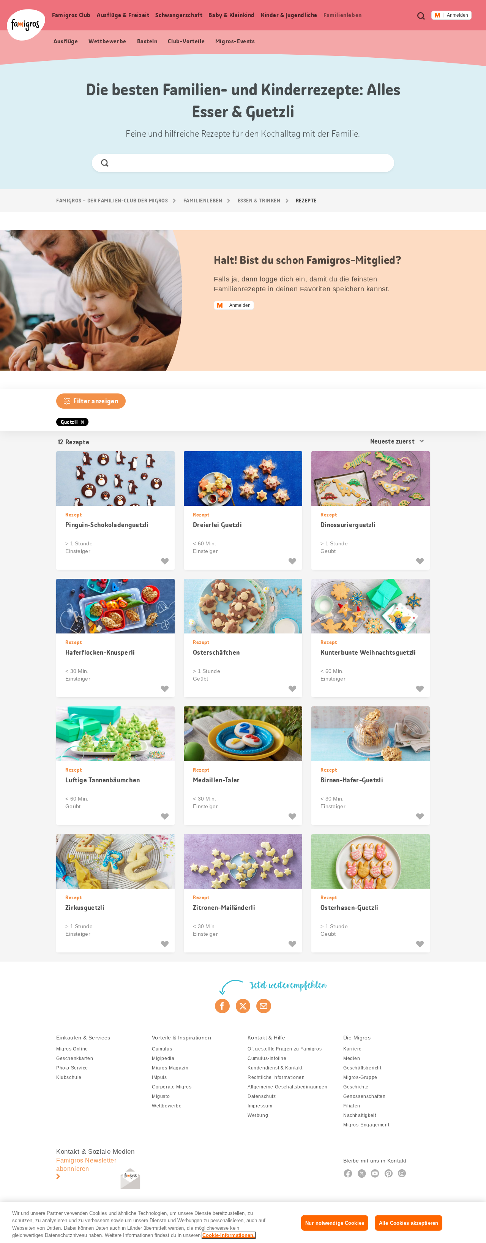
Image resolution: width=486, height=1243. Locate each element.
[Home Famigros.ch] (26, 25)
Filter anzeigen (95, 401)
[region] (243, 1222)
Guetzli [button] (69, 422)
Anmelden (457, 15)
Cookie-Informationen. (228, 1235)
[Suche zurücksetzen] (382, 163)
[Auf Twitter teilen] (243, 1006)
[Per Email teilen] (263, 1006)
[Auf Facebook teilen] (222, 1006)
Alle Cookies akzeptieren (408, 1223)
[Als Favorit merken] (165, 561)
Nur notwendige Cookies (334, 1223)
